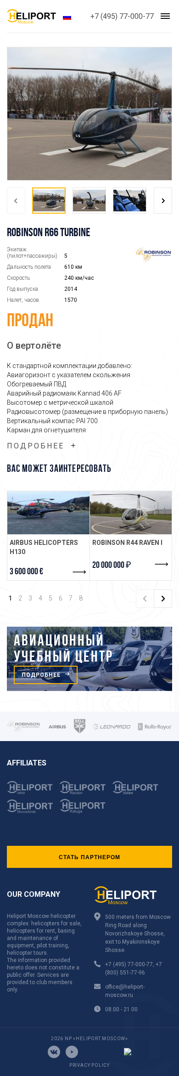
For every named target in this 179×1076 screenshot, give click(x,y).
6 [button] (60, 598)
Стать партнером (89, 857)
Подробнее (35, 446)
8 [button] (81, 598)
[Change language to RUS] (67, 16)
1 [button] (10, 598)
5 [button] (50, 598)
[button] (16, 200)
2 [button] (20, 598)
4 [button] (40, 598)
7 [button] (71, 598)
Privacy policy (89, 1065)
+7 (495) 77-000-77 (122, 16)
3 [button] (30, 598)
